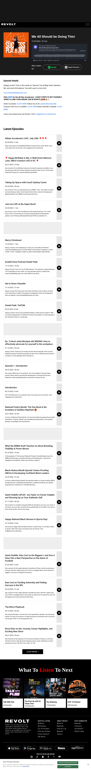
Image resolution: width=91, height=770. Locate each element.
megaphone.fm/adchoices (45, 114)
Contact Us (76, 726)
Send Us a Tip (58, 729)
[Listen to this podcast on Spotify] (52, 67)
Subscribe (76, 723)
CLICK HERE (21, 104)
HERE (10, 97)
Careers (56, 734)
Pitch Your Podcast (40, 731)
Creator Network (39, 734)
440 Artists (38, 737)
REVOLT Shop (77, 731)
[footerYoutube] (59, 758)
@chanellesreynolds (48, 104)
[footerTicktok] (37, 758)
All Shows (37, 723)
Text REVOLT (77, 729)
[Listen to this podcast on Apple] (72, 67)
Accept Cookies (68, 766)
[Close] (88, 764)
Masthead (57, 726)
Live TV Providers (40, 729)
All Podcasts (38, 726)
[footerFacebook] (48, 758)
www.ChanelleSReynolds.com (15, 93)
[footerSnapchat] (43, 758)
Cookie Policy (25, 766)
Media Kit (57, 731)
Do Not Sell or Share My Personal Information (67, 762)
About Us (57, 723)
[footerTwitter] (54, 758)
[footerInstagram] (31, 758)
